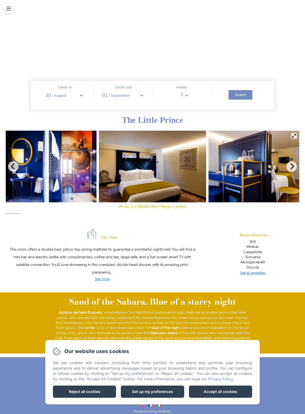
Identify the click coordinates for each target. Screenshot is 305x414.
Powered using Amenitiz (152, 411)
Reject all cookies (84, 391)
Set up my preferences (152, 391)
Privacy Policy (220, 378)
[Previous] (13, 166)
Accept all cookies (220, 391)
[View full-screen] (294, 136)
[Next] (291, 166)
